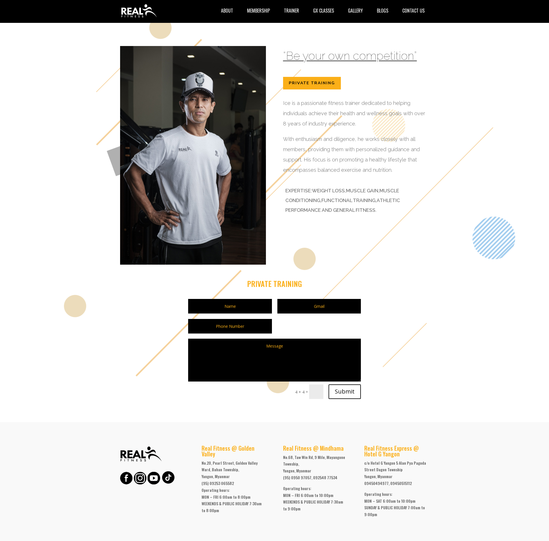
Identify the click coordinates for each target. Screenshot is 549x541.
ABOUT (227, 10)
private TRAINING (312, 83)
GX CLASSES (323, 10)
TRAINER (291, 10)
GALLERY (355, 10)
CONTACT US (413, 10)
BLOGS (382, 10)
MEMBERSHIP (258, 10)
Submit (345, 391)
